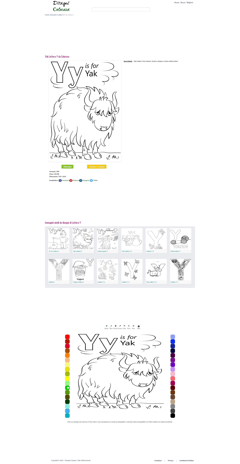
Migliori (190, 3)
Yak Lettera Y (77, 251)
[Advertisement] (120, 36)
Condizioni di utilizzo (187, 460)
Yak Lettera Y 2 (151, 282)
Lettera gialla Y (103, 251)
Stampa (67, 166)
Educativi (53, 15)
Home (176, 3)
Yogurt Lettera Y (78, 282)
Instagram (86, 180)
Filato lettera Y (175, 251)
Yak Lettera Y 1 (127, 251)
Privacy (170, 460)
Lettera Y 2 (101, 282)
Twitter (95, 180)
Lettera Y (61, 15)
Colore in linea (96, 166)
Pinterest (76, 180)
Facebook (65, 180)
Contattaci (158, 460)
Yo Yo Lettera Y (54, 251)
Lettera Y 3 (150, 251)
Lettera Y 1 (174, 282)
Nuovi (183, 3)
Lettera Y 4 (125, 282)
